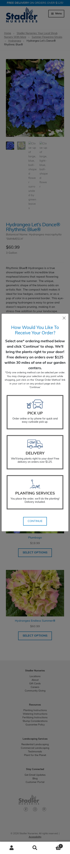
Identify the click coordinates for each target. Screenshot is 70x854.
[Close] (64, 318)
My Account (11, 848)
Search (35, 848)
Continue (35, 521)
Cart (54, 845)
